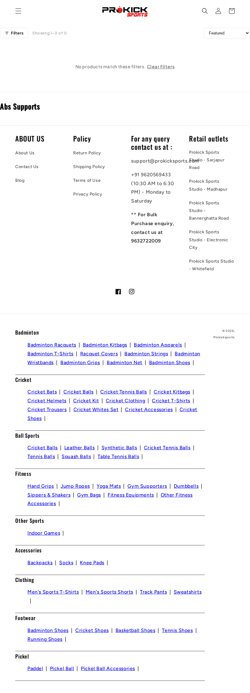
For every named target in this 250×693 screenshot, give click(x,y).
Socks (66, 563)
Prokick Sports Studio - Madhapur (208, 185)
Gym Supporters (147, 486)
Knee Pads (92, 563)
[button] (18, 11)
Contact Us (27, 166)
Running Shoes (44, 639)
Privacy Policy (87, 194)
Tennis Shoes (177, 630)
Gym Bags (89, 495)
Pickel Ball (62, 668)
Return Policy (87, 153)
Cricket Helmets (46, 401)
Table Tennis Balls (118, 456)
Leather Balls (79, 448)
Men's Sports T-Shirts (53, 592)
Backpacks (39, 563)
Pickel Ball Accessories (108, 668)
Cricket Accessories (149, 409)
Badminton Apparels (158, 345)
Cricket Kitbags (172, 392)
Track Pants (153, 592)
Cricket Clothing (125, 401)
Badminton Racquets (51, 345)
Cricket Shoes (92, 630)
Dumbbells (186, 486)
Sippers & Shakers (48, 495)
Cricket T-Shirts (171, 401)
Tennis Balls (41, 456)
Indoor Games (43, 533)
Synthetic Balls (119, 448)
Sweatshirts (188, 592)
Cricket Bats (42, 392)
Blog (19, 180)
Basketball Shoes (135, 630)
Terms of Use (87, 180)
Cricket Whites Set (96, 409)
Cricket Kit (86, 401)
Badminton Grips (80, 362)
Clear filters (161, 66)
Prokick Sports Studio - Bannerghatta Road (209, 210)
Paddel (35, 668)
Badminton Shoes (169, 362)
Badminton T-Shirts (50, 354)
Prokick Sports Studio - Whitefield (211, 265)
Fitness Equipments (131, 495)
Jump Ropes (75, 486)
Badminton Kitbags (105, 345)
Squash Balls (76, 456)
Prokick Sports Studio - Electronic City (208, 239)
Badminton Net (124, 362)
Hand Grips (40, 486)
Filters (17, 33)
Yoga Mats (109, 486)
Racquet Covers (99, 354)
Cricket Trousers (47, 409)
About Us (25, 153)
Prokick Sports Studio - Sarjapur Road (206, 160)
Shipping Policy (89, 166)
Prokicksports (224, 337)
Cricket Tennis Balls (123, 392)
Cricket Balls (78, 392)
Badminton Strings (146, 354)
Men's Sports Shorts (109, 592)
